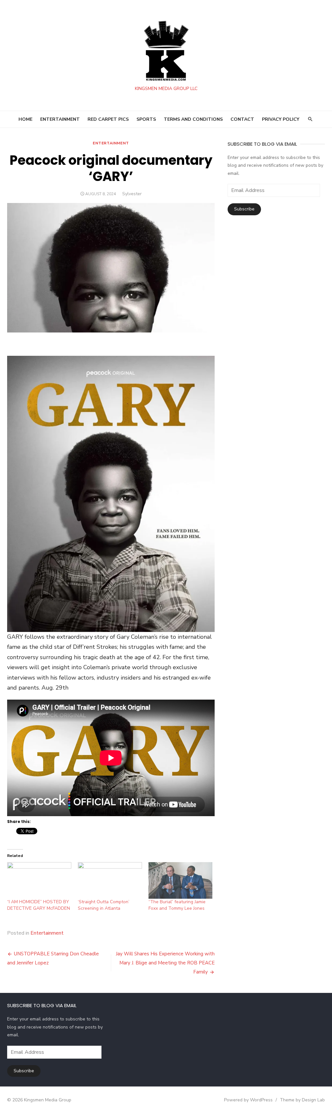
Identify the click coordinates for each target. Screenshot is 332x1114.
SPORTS (146, 119)
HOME (25, 119)
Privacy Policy (280, 119)
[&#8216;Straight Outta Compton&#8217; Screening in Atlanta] (110, 880)
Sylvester (132, 194)
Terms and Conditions (193, 119)
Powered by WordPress (248, 1100)
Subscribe (244, 209)
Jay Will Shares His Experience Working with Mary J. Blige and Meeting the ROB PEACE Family (165, 963)
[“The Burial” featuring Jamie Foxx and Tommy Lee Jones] (180, 880)
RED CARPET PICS (108, 119)
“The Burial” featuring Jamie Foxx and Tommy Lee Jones (177, 905)
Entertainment (111, 143)
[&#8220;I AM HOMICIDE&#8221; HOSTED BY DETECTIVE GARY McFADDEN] (39, 880)
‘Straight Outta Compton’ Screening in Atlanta (103, 905)
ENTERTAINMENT (60, 119)
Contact (242, 119)
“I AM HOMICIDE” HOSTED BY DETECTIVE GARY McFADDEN (38, 905)
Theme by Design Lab (302, 1100)
